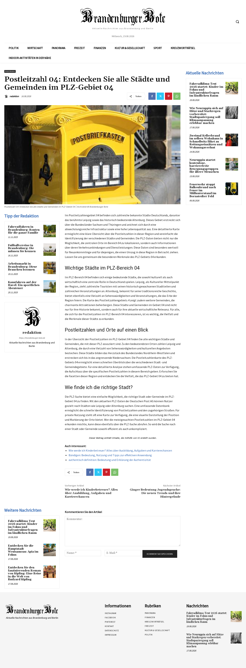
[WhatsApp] (176, 96)
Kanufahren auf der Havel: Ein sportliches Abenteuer (23, 285)
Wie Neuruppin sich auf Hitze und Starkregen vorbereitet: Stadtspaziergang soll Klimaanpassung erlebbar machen (206, 116)
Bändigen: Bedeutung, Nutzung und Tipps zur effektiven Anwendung (110, 455)
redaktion (14, 96)
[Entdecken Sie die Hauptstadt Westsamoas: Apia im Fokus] (49, 550)
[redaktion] (6, 96)
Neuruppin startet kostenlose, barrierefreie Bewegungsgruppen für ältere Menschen (204, 166)
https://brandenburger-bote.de (32, 338)
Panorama (10, 71)
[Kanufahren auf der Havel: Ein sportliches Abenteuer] (49, 286)
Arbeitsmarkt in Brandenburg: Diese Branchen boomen (22, 266)
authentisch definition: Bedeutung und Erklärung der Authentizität (110, 460)
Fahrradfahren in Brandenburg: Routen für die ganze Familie (24, 229)
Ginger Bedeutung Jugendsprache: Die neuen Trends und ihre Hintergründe (155, 493)
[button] (237, 21)
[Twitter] (160, 96)
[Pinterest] (168, 96)
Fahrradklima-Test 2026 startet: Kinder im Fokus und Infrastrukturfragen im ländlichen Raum (23, 527)
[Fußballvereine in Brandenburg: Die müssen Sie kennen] (49, 249)
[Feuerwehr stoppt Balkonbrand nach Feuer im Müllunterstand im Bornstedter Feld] (231, 188)
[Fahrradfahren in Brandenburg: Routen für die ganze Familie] (49, 231)
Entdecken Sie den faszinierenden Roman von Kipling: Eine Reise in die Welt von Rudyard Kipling (24, 573)
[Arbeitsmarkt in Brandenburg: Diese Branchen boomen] (49, 268)
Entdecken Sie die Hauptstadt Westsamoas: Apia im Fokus (23, 550)
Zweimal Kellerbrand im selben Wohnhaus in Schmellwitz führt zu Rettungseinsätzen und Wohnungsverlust (206, 141)
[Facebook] (152, 96)
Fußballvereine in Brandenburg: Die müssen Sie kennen (22, 248)
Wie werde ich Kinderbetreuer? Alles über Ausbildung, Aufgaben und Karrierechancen (120, 450)
